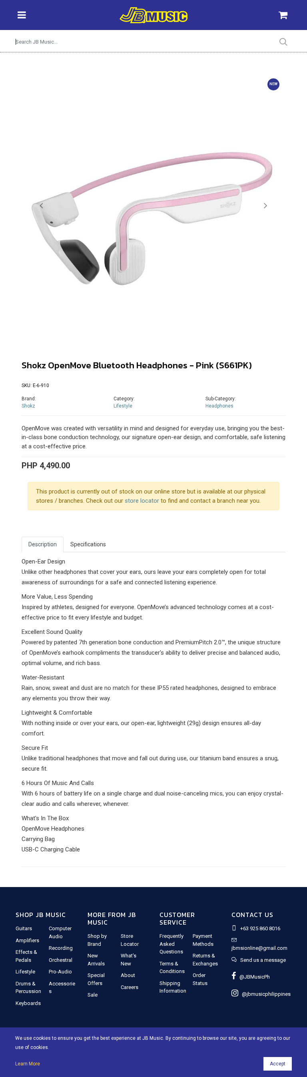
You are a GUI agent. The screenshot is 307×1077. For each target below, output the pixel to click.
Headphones (219, 406)
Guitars (24, 928)
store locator (142, 500)
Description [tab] (42, 544)
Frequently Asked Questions (171, 944)
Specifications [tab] (88, 544)
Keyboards (28, 1003)
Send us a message (263, 960)
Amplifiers (27, 940)
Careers (129, 987)
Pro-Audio (60, 972)
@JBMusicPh (253, 977)
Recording (61, 948)
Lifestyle (123, 406)
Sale (93, 995)
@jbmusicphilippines (264, 994)
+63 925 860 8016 (260, 928)
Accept (277, 1064)
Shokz (28, 406)
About (128, 975)
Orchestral (60, 960)
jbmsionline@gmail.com (259, 948)
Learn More (27, 1064)
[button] (41, 205)
